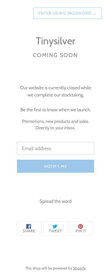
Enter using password (67, 13)
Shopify (79, 268)
